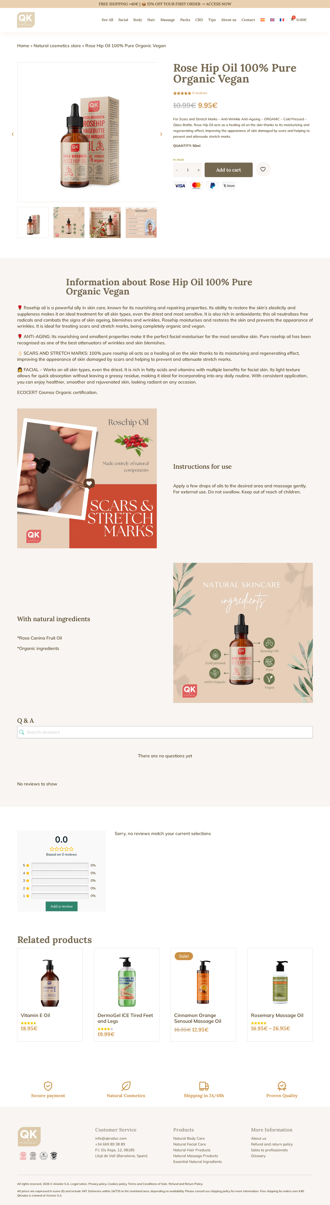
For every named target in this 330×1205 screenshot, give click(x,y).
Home (23, 45)
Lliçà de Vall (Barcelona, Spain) (121, 1155)
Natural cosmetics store (57, 45)
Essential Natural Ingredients (197, 1161)
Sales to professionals (269, 1150)
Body (137, 19)
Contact (248, 19)
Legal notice (79, 1184)
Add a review (61, 906)
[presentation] (13, 133)
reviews (199, 93)
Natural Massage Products (195, 1155)
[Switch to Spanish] (262, 19)
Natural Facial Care (189, 1144)
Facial (123, 19)
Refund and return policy (272, 1144)
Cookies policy (117, 1184)
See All (107, 19)
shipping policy (220, 1191)
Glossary (258, 1155)
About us (228, 19)
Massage (167, 19)
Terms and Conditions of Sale (147, 1184)
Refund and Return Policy (185, 1184)
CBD (199, 19)
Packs (185, 19)
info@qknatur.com (111, 1138)
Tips (212, 19)
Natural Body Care (189, 1138)
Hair (151, 19)
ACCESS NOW (218, 3)
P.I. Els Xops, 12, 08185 (115, 1150)
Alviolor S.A (54, 1195)
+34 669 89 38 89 (110, 1144)
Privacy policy (97, 1184)
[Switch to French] (282, 19)
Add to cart (228, 170)
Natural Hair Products (191, 1150)
